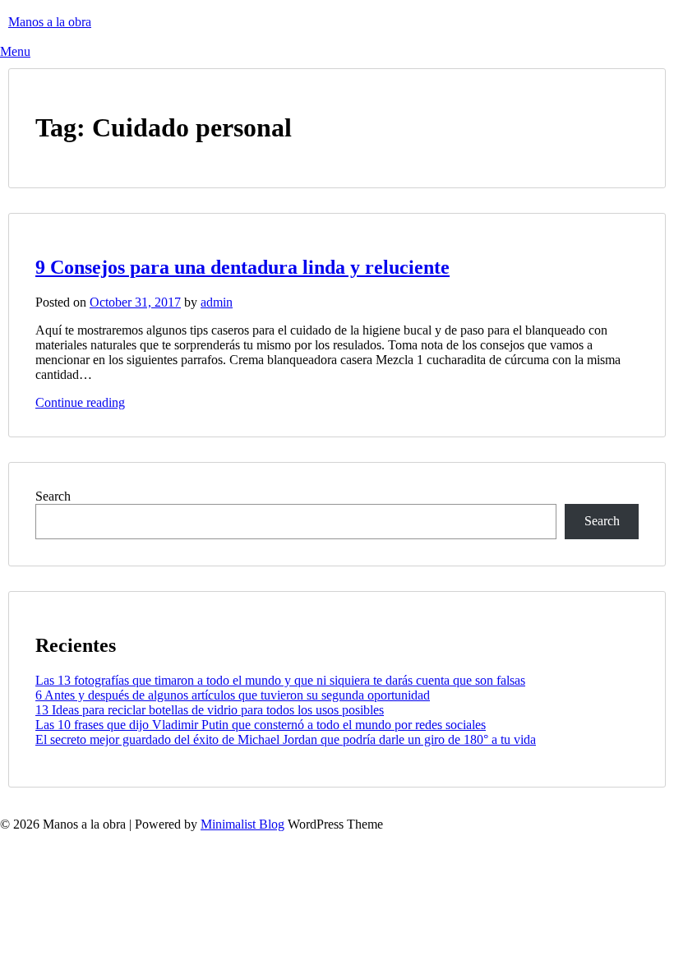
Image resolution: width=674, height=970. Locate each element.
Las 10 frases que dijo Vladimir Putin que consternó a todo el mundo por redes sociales (260, 725)
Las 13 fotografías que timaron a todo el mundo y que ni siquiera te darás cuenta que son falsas (280, 680)
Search (53, 496)
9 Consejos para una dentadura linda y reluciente (242, 267)
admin (217, 302)
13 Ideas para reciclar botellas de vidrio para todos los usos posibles (209, 710)
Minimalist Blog (242, 824)
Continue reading (80, 402)
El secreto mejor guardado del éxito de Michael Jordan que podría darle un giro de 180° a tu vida (285, 739)
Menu (15, 51)
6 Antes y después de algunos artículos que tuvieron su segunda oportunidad (232, 695)
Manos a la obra (49, 22)
